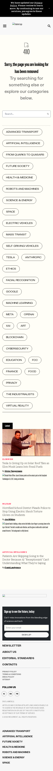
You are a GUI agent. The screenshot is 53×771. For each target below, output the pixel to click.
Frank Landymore (13, 567)
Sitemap (6, 680)
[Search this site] (49, 26)
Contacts (9, 664)
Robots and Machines (16, 752)
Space (6, 762)
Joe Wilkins (10, 519)
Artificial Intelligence (14, 552)
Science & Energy (13, 757)
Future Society (12, 741)
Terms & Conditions (11, 674)
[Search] (48, 114)
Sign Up (26, 635)
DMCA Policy (8, 677)
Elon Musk (7, 459)
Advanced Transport (16, 731)
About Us (9, 652)
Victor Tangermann (13, 471)
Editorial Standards (18, 658)
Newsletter (11, 645)
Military (6, 504)
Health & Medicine (13, 747)
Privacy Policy (9, 672)
